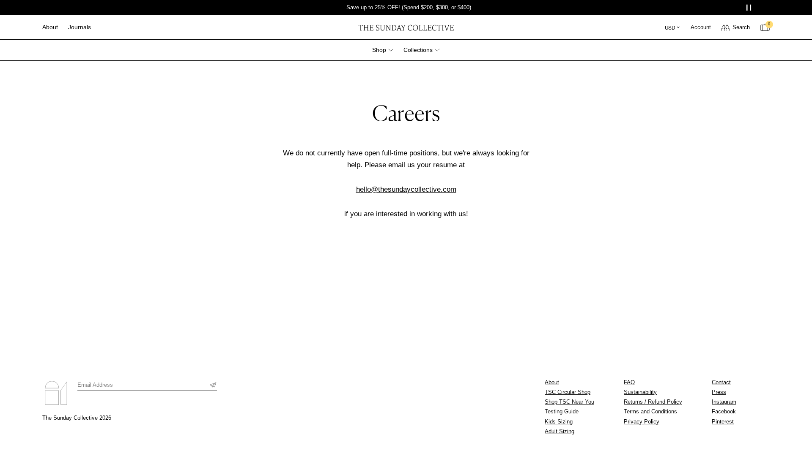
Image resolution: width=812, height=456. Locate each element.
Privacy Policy (641, 421)
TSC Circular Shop (567, 392)
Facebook (724, 411)
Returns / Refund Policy (653, 402)
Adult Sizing (559, 431)
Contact (721, 382)
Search (741, 27)
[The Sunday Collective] (406, 27)
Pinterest (723, 421)
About (552, 382)
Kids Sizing (559, 421)
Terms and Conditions (650, 411)
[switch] (735, 27)
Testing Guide (562, 411)
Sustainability (640, 392)
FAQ (629, 382)
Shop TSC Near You (569, 402)
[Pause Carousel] (749, 8)
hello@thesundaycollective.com (406, 189)
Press (719, 392)
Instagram (724, 402)
